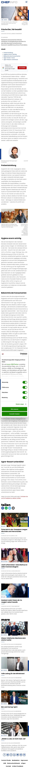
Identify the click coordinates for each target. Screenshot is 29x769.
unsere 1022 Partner (13, 364)
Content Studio (6, 760)
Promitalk (5, 561)
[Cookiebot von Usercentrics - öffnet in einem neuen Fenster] (20, 354)
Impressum (24, 760)
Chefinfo (5, 20)
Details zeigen (20, 404)
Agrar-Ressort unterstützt (11, 59)
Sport (4, 526)
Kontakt (8, 766)
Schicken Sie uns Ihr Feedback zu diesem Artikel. (14, 497)
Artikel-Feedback (17, 766)
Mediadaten (16, 760)
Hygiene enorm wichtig (10, 54)
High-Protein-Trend (9, 58)
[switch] (25, 387)
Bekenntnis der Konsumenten (12, 56)
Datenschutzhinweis (13, 763)
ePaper (23, 763)
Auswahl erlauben (14, 414)
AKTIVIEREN (22, 67)
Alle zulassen (14, 409)
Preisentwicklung (8, 52)
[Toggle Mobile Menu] (26, 2)
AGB (4, 763)
